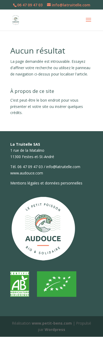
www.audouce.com (26, 172)
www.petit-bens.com (52, 323)
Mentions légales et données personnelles (46, 183)
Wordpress (55, 329)
